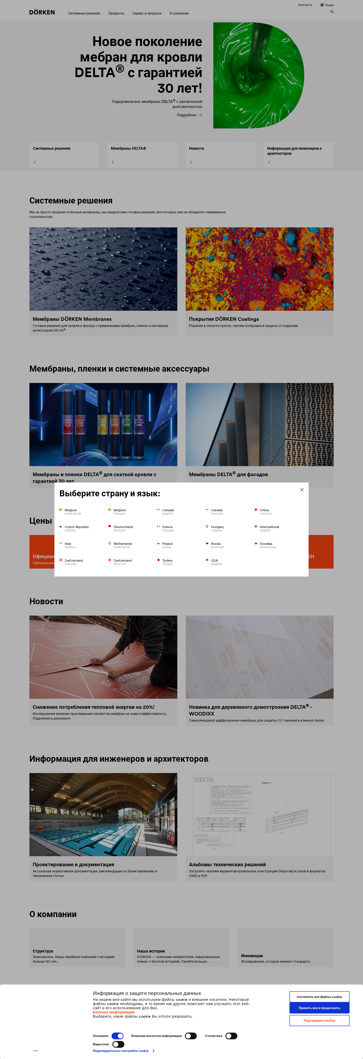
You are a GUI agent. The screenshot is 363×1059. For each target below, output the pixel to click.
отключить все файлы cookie (319, 997)
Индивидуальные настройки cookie (121, 1051)
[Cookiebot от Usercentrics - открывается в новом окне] (35, 1051)
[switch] (191, 1036)
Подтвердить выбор (319, 1020)
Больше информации (114, 1012)
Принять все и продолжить (319, 1008)
